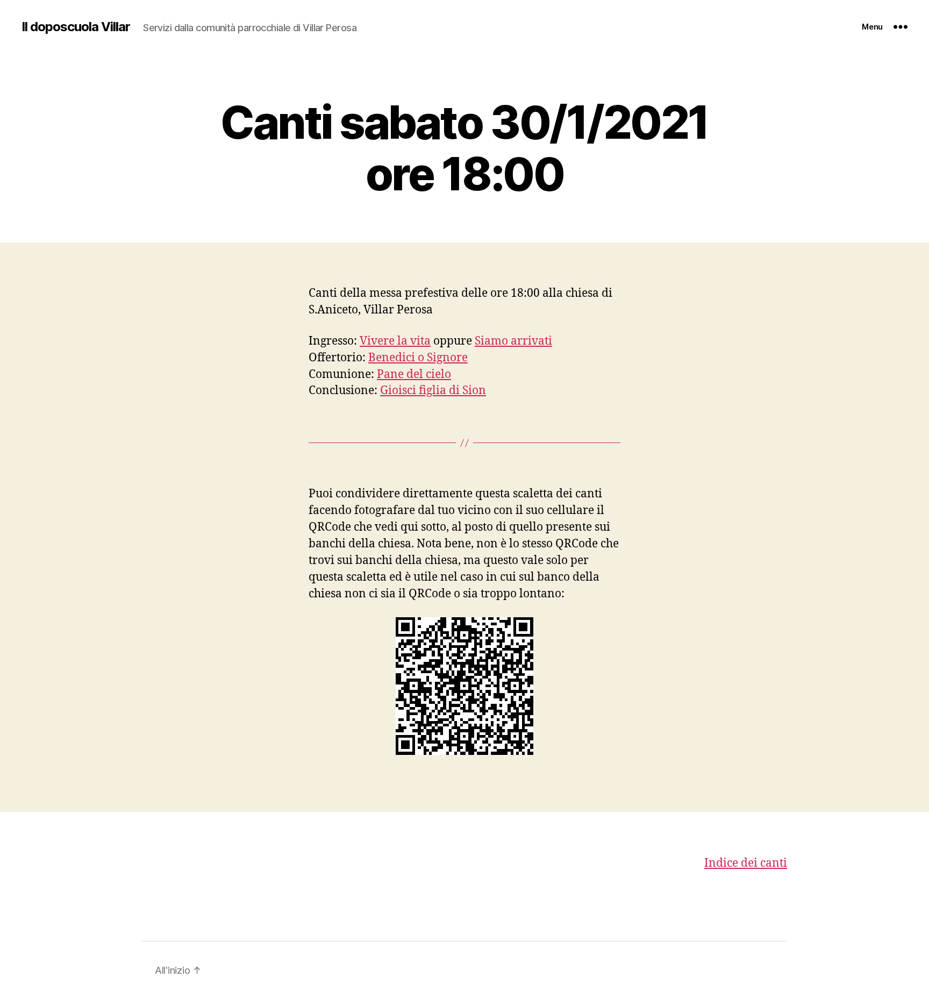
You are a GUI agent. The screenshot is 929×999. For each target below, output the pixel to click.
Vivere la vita (395, 341)
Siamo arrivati (513, 341)
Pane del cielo (414, 374)
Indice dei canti (745, 863)
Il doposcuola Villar (76, 26)
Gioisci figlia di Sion (433, 390)
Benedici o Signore (418, 358)
